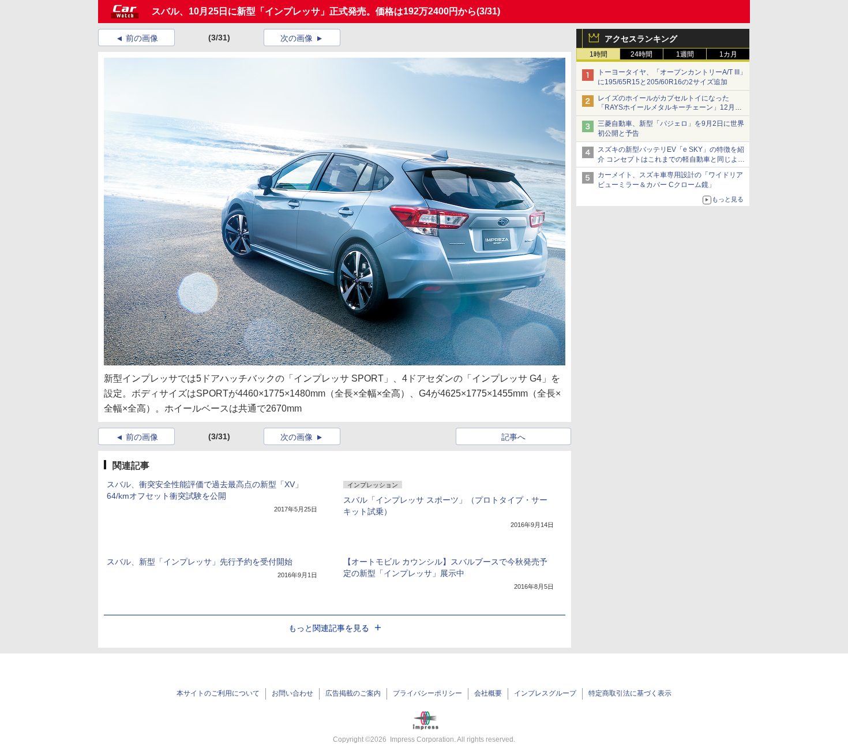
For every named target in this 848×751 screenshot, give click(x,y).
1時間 (598, 54)
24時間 (641, 54)
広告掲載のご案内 (353, 693)
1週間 (685, 54)
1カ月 (728, 54)
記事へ (513, 437)
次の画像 (296, 38)
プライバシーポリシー (427, 693)
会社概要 (488, 693)
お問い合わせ (292, 693)
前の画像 (142, 38)
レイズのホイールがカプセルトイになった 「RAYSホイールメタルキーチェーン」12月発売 (670, 108)
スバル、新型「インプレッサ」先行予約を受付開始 (199, 561)
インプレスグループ (545, 693)
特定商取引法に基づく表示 (629, 693)
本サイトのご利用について (218, 693)
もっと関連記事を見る (328, 628)
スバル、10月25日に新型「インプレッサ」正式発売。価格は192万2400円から (314, 11)
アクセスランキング (641, 38)
